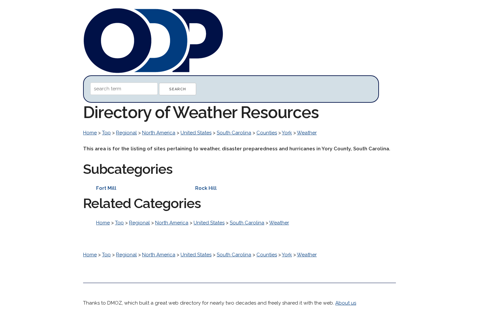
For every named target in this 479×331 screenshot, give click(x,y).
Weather (307, 133)
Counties (266, 133)
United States (196, 133)
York (287, 133)
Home (90, 133)
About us (345, 303)
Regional (126, 133)
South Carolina (234, 133)
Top (106, 133)
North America (158, 133)
